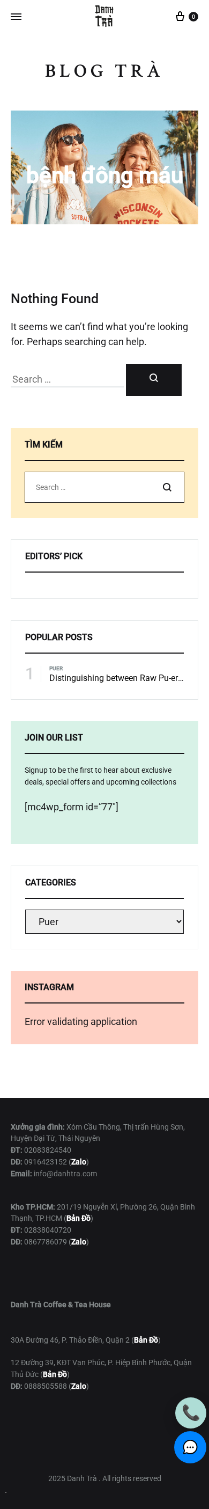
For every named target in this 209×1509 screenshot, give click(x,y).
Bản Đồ (146, 1340)
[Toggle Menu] (16, 17)
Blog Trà (104, 71)
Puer (56, 668)
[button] (190, 1447)
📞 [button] (191, 1412)
